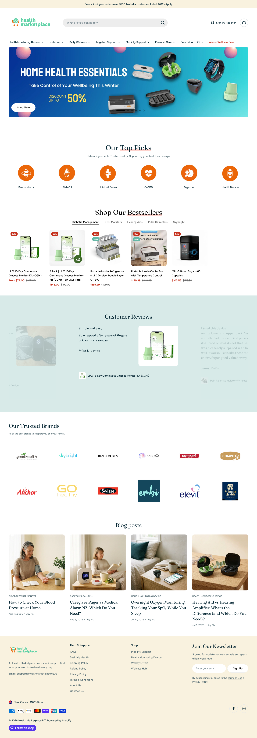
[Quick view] (39, 238)
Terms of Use (235, 677)
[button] (120, 110)
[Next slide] (144, 110)
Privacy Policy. (200, 681)
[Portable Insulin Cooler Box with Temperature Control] (149, 248)
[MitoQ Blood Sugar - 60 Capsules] (189, 248)
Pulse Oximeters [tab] (157, 222)
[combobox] (115, 23)
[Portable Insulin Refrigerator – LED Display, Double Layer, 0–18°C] (108, 248)
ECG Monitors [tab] (113, 222)
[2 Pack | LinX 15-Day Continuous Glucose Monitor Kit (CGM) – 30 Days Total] (67, 248)
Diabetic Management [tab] (85, 222)
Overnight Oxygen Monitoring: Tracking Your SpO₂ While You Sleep (158, 608)
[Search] (163, 23)
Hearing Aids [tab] (134, 222)
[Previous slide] (113, 110)
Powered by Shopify (59, 720)
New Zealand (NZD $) (27, 702)
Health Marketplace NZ (32, 720)
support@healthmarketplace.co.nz (37, 673)
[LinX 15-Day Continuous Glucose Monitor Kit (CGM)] (26, 248)
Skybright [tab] (179, 222)
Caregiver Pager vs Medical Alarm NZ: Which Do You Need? (94, 608)
